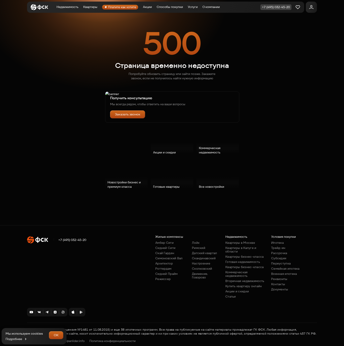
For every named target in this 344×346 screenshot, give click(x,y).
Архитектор (164, 263)
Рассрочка (279, 253)
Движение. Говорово (200, 275)
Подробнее (14, 339)
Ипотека (277, 243)
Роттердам (163, 268)
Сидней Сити (165, 248)
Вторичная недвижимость (244, 281)
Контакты (278, 284)
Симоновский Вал (169, 258)
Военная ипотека (284, 274)
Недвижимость (67, 7)
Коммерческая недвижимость (236, 274)
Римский (198, 248)
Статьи (230, 296)
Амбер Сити (164, 243)
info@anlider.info (73, 341)
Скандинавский (204, 258)
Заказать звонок (127, 114)
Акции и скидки (237, 291)
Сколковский (202, 268)
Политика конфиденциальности (112, 341)
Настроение (201, 263)
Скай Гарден (164, 253)
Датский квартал (204, 253)
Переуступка (281, 263)
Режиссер (163, 279)
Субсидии (278, 258)
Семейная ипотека (285, 268)
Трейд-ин (278, 248)
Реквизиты (279, 279)
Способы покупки (170, 7)
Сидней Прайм (166, 274)
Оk (56, 335)
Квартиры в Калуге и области (240, 249)
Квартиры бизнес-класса (244, 257)
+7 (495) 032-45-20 (72, 240)
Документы (279, 289)
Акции (147, 7)
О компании (211, 7)
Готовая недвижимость (242, 262)
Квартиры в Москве (240, 243)
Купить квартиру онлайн (243, 286)
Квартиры (90, 7)
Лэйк (195, 243)
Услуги (193, 7)
